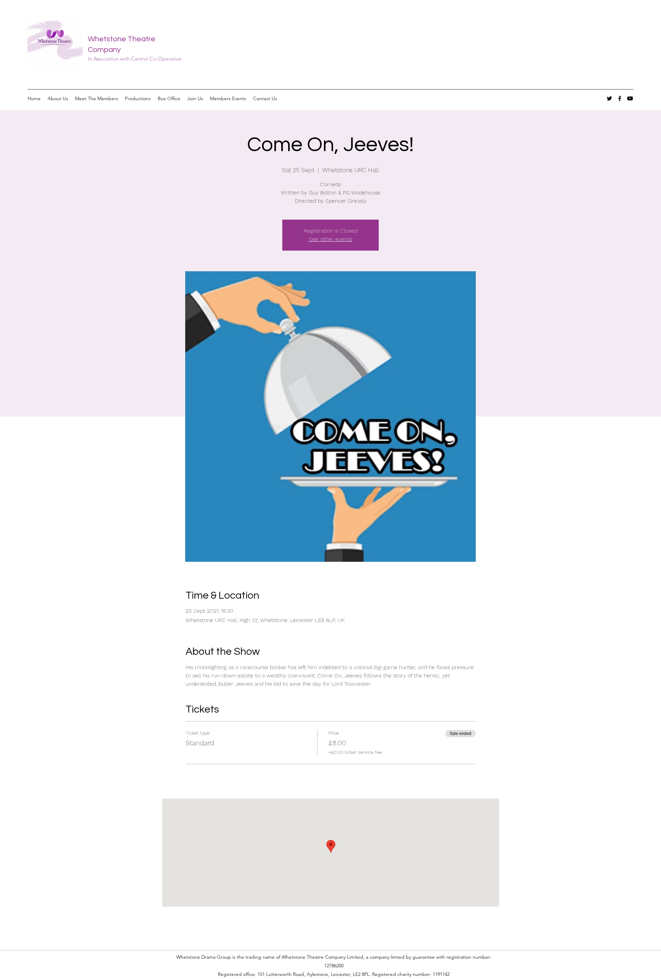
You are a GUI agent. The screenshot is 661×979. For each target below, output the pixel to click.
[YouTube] (630, 98)
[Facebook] (619, 98)
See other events (330, 239)
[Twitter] (609, 98)
